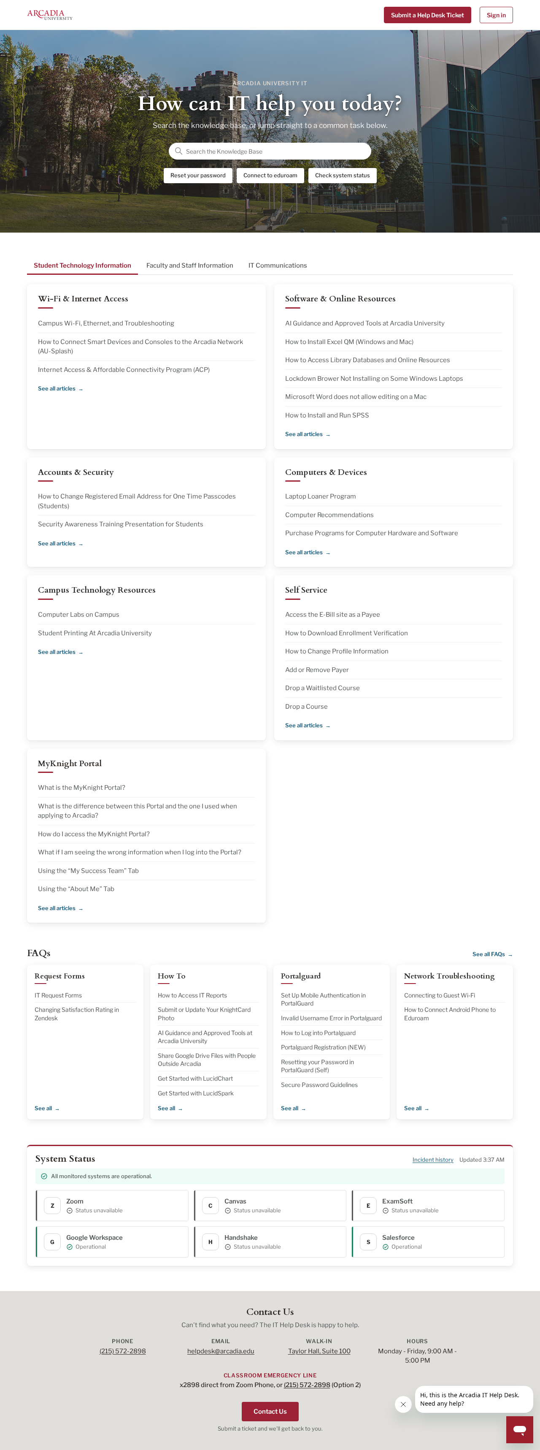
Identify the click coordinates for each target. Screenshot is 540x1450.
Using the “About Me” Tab (76, 889)
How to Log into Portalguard (318, 1032)
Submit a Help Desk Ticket (427, 15)
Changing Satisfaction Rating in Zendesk (77, 1014)
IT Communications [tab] (277, 265)
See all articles (57, 388)
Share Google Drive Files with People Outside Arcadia (207, 1060)
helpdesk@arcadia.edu (220, 1351)
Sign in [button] (496, 15)
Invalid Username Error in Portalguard (331, 1018)
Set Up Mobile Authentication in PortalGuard (323, 999)
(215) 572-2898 (123, 1351)
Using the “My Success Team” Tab (88, 871)
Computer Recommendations (329, 515)
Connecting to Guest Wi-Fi (439, 995)
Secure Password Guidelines (319, 1084)
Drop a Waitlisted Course (322, 688)
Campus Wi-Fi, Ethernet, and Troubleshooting (106, 323)
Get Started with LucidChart (195, 1078)
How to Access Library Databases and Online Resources (367, 360)
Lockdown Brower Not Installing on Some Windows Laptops (374, 378)
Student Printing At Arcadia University (95, 633)
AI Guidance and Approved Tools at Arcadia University (365, 323)
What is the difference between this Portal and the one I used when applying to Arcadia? (137, 811)
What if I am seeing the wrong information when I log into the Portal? (139, 852)
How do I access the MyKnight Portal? (94, 834)
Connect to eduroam (270, 175)
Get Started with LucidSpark (196, 1093)
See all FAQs (488, 954)
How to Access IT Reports (192, 995)
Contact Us (270, 1411)
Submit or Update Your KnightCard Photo (204, 1014)
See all (43, 1108)
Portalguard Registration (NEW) (323, 1047)
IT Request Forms (58, 995)
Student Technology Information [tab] (82, 265)
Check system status (342, 175)
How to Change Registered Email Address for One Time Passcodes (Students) (137, 501)
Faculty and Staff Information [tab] (189, 265)
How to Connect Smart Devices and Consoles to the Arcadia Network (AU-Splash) (140, 346)
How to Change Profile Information (337, 651)
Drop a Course (306, 706)
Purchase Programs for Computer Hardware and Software (371, 533)
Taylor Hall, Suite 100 (319, 1351)
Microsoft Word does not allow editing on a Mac (356, 397)
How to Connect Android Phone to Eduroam (450, 1014)
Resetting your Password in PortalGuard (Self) (317, 1066)
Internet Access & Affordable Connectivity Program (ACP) (124, 370)
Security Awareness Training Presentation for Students (120, 524)
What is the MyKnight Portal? (81, 787)
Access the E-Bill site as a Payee (332, 614)
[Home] (50, 15)
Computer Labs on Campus (78, 614)
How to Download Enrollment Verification (346, 633)
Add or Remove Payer (317, 670)
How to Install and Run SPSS (327, 415)
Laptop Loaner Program (320, 496)
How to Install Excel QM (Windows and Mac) (349, 342)
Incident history (433, 1159)
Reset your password (198, 175)
